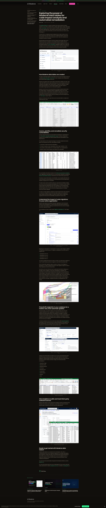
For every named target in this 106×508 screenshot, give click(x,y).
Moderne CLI (41, 462)
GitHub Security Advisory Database (62, 173)
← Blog (40, 9)
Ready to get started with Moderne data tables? (31, 23)
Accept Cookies (85, 506)
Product (50, 3)
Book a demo (72, 3)
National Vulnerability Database (45, 175)
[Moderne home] (31, 3)
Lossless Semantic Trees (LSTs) (49, 78)
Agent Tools (45, 3)
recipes (48, 79)
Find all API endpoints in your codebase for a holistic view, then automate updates (32, 18)
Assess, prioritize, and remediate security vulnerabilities (31, 13)
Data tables (44, 28)
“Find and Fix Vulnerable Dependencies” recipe (49, 136)
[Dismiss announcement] (105, 1)
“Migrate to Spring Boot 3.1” (59, 209)
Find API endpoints (65, 320)
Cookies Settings (77, 506)
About (66, 3)
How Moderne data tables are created (31, 11)
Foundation (39, 3)
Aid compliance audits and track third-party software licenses (31, 21)
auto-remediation (51, 44)
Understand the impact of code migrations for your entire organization (31, 16)
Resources (55, 3)
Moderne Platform (44, 25)
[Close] (105, 506)
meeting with (66, 465)
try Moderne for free (54, 465)
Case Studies (61, 3)
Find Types (43, 95)
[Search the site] (78, 4)
